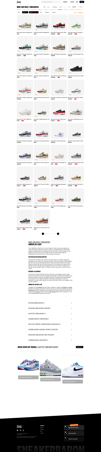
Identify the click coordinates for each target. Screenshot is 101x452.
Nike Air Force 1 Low (53, 9)
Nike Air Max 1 (60, 9)
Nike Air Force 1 (34, 9)
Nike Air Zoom (66, 9)
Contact (41, 433)
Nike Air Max (19, 9)
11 (55, 233)
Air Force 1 (38, 291)
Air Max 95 (64, 287)
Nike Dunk (28, 9)
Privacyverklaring (19, 434)
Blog (41, 431)
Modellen (42, 429)
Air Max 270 (31, 290)
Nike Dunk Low (40, 9)
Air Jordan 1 (24, 9)
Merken (41, 427)
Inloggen (81, 1)
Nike (75, 12)
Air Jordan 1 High (72, 9)
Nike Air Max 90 (78, 9)
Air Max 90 (39, 287)
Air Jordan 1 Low (46, 9)
